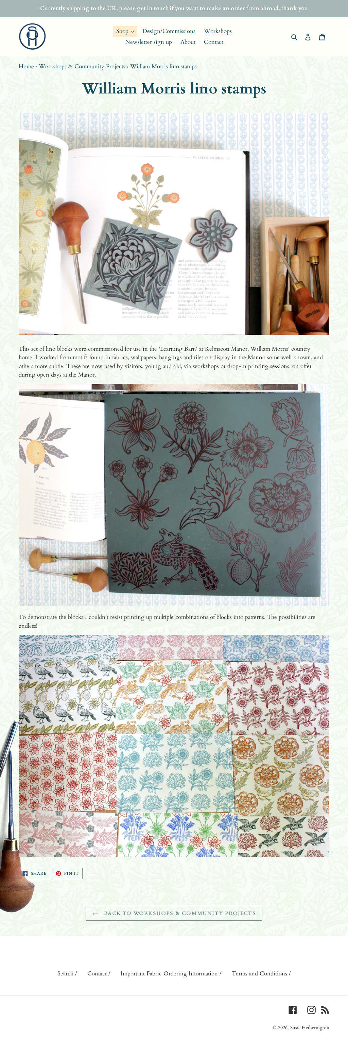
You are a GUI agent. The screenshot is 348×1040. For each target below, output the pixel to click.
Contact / (98, 973)
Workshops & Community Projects (82, 66)
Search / (67, 973)
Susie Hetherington (309, 1027)
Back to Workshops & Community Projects (179, 913)
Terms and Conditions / (261, 973)
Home (26, 66)
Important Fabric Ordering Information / (171, 973)
